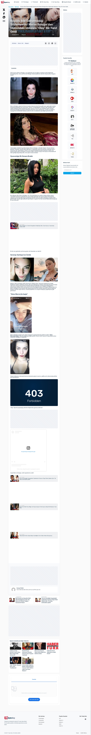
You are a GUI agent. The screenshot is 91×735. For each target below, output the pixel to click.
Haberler (40, 724)
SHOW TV (61, 720)
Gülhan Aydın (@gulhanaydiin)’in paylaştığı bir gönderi (28, 469)
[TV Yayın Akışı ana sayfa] (9, 717)
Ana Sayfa (10, 6)
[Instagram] (85, 719)
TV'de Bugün (41, 718)
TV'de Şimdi (41, 720)
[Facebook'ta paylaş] (3, 13)
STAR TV (61, 726)
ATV (60, 718)
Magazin (17, 6)
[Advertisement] (34, 56)
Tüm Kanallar (41, 722)
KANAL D (61, 722)
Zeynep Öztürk (15, 34)
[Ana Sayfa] (5, 2)
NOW (60, 724)
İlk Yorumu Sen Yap (34, 699)
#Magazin (27, 43)
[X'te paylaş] (3, 9)
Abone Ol (72, 173)
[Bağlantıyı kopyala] (3, 21)
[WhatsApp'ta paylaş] (3, 17)
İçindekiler (13, 68)
